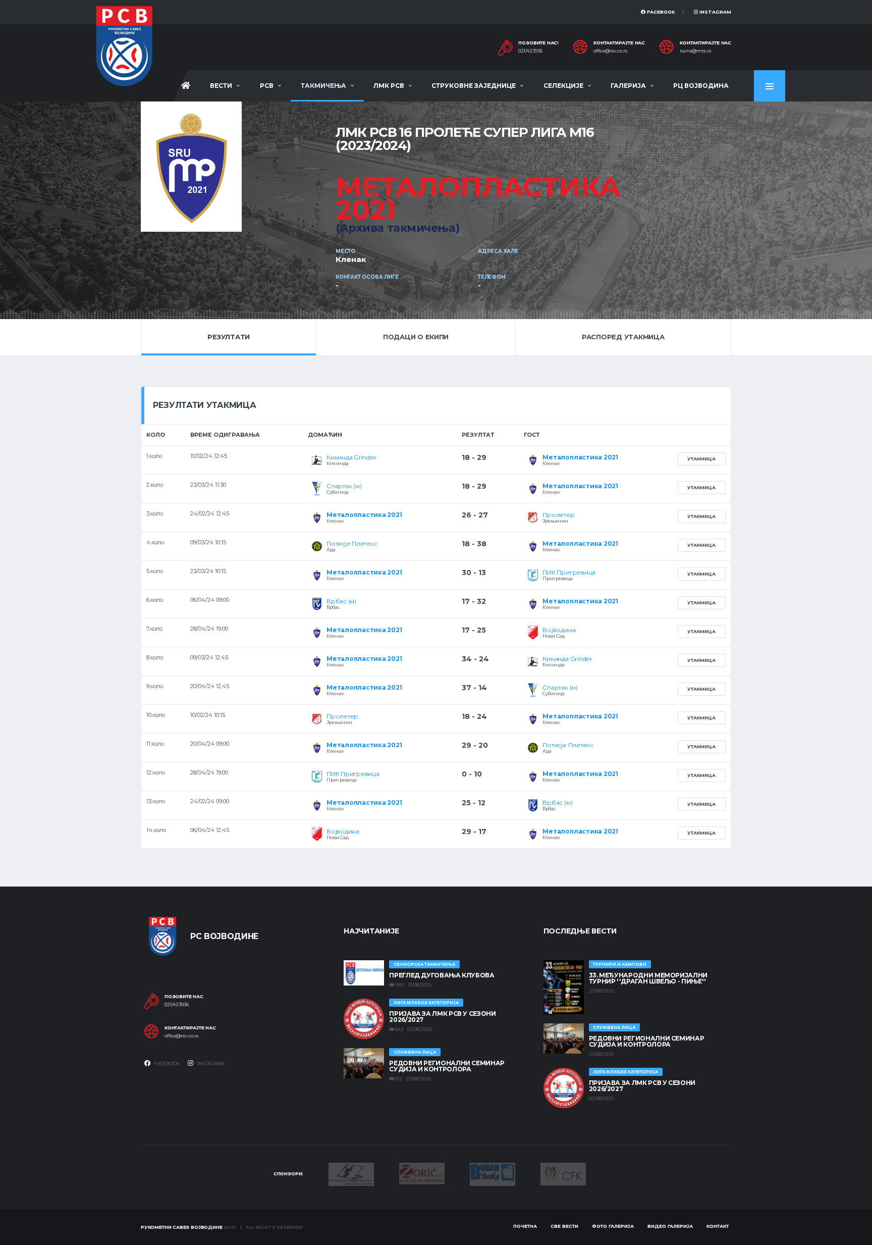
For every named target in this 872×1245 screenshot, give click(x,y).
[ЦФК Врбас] (563, 1173)
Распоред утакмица (623, 337)
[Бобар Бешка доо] (492, 1173)
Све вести (564, 1226)
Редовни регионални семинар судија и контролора (447, 1066)
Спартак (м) (343, 486)
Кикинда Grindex (350, 457)
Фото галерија (613, 1226)
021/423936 (530, 51)
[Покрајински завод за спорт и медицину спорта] (351, 1173)
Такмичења (323, 85)
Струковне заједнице (473, 85)
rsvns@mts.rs (695, 51)
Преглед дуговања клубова (441, 975)
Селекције (563, 85)
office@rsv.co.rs (610, 51)
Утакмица (701, 458)
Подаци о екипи (416, 337)
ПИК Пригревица (568, 572)
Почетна (525, 1226)
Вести (221, 85)
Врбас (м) (341, 601)
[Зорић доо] (422, 1172)
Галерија (628, 85)
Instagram (714, 12)
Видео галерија (670, 1226)
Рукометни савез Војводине (182, 1227)
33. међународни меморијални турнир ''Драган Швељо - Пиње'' (648, 978)
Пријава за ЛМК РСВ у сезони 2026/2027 (442, 1016)
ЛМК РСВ (388, 85)
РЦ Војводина (701, 85)
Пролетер (558, 514)
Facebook (660, 12)
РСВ (267, 85)
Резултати (228, 337)
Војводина (558, 630)
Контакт (717, 1226)
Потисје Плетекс (351, 543)
